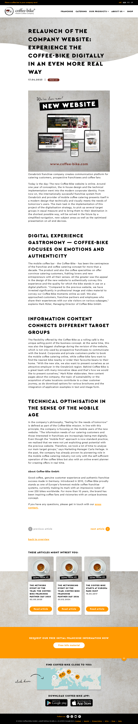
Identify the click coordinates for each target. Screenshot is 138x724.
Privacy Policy (97, 721)
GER (124, 2)
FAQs (120, 721)
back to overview (38, 539)
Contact (78, 721)
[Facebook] (68, 716)
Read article (41, 609)
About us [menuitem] (117, 11)
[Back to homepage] (21, 11)
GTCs (107, 721)
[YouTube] (75, 716)
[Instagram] (72, 716)
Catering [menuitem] (81, 11)
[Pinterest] (79, 716)
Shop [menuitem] (130, 11)
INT (120, 2)
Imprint (86, 721)
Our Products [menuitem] (98, 11)
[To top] (124, 658)
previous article (42, 529)
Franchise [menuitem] (67, 11)
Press (113, 721)
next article (98, 529)
